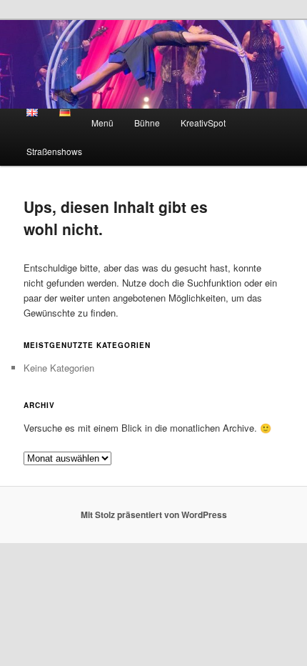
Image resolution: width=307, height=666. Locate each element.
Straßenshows (54, 151)
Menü (102, 122)
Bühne (147, 122)
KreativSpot (203, 122)
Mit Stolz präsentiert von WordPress (154, 514)
